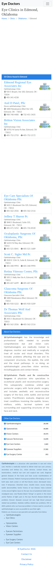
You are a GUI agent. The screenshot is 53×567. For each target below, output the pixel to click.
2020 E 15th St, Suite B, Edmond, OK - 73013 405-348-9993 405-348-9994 (21, 260)
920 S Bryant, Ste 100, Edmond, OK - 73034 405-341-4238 (21, 90)
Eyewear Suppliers (13, 535)
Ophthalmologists (13, 515)
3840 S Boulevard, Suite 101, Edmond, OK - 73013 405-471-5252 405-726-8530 (19, 222)
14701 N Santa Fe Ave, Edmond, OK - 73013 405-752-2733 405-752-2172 (20, 127)
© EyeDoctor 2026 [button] (26, 549)
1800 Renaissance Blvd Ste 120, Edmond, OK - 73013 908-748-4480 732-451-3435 (19, 108)
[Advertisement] (26, 47)
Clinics (12, 19)
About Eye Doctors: (12, 332)
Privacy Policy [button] (26, 564)
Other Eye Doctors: (12, 419)
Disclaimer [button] (26, 559)
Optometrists (11, 523)
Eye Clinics (10, 518)
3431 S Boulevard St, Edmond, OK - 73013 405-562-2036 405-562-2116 (20, 317)
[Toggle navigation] (47, 3)
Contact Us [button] (26, 554)
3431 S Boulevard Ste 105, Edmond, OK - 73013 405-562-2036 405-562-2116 (20, 203)
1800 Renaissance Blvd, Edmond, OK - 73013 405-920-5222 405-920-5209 (20, 296)
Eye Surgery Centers (14, 540)
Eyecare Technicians (14, 531)
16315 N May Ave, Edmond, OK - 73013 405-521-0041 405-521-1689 (19, 241)
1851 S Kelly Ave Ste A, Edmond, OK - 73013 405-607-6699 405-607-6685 (21, 277)
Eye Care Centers (13, 543)
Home (4, 19)
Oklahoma (22, 19)
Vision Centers (12, 526)
